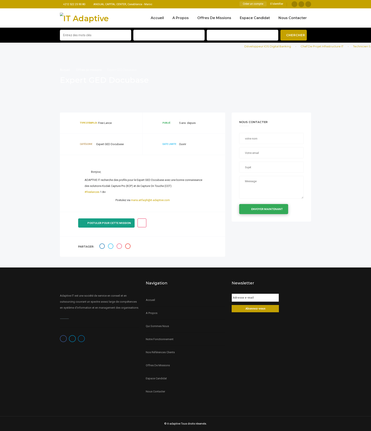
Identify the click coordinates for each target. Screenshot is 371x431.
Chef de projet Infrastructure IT (316, 46)
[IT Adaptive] (84, 18)
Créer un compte (253, 3)
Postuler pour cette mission (109, 223)
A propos (180, 18)
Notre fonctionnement (159, 339)
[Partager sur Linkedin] (120, 246)
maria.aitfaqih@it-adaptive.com (150, 200)
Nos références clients (160, 352)
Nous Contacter (292, 18)
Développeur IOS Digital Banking (262, 46)
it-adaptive (173, 423)
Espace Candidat (255, 18)
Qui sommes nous (157, 326)
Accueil (157, 18)
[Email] (128, 246)
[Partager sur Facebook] (102, 246)
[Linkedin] (308, 4)
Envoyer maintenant (267, 209)
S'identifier (276, 3)
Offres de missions (214, 18)
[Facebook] (294, 4)
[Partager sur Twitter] (111, 246)
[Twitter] (301, 4)
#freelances (92, 192)
